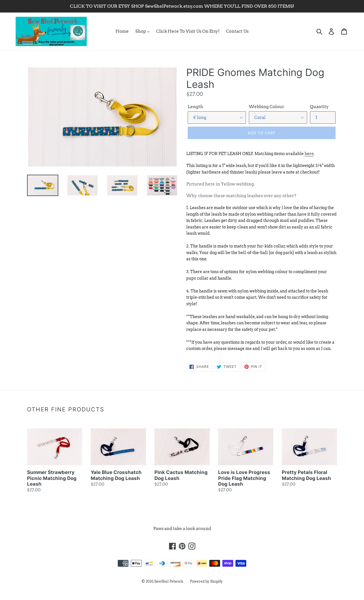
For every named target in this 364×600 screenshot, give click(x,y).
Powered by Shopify (206, 581)
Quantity (319, 106)
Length (195, 106)
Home (122, 31)
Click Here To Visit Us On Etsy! (188, 31)
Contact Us (237, 31)
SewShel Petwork (168, 581)
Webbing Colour (266, 106)
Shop (141, 31)
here (309, 153)
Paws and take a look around (182, 528)
